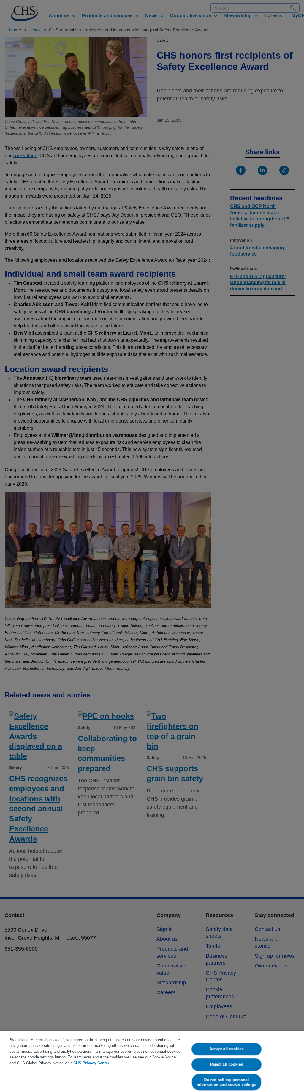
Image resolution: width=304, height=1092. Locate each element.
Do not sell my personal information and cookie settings (226, 1082)
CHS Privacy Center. (91, 1063)
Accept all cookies (226, 1049)
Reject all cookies (226, 1064)
